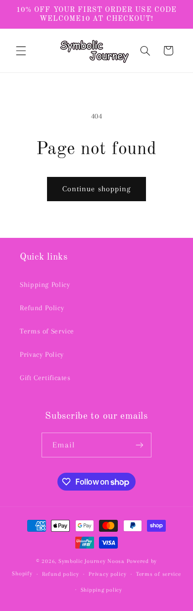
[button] (20, 50)
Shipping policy (101, 590)
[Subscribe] (139, 445)
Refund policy (60, 574)
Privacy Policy (42, 354)
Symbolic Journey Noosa (91, 561)
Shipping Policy (45, 284)
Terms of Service (47, 331)
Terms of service (158, 574)
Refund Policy (42, 308)
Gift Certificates (45, 378)
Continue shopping (96, 188)
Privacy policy (107, 574)
